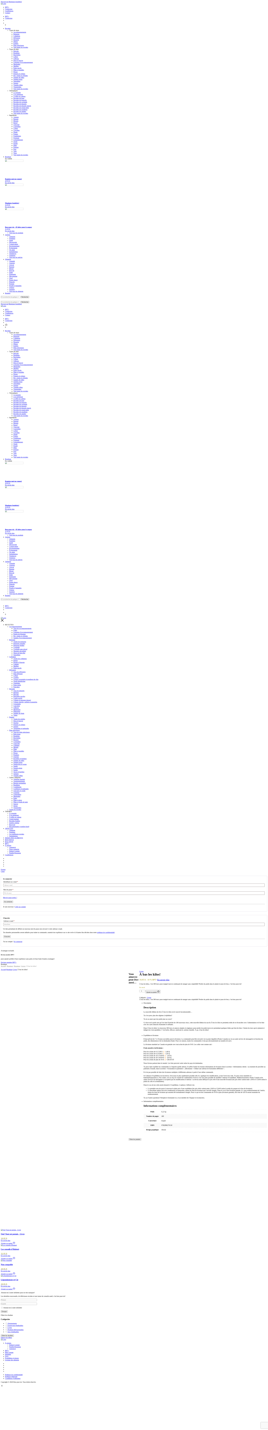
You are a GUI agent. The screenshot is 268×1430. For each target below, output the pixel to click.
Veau (15, 153)
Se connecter (8, 902)
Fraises (15, 134)
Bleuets (15, 121)
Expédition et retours (12, 1358)
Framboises (17, 136)
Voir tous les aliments (16, 291)
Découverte (13, 242)
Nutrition (12, 238)
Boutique (8, 157)
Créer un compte (20, 907)
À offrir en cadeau (19, 96)
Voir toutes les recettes (20, 47)
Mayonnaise (13, 276)
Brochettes (16, 55)
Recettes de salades (19, 111)
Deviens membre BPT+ (9, 962)
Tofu (15, 151)
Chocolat (16, 125)
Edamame (12, 274)
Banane (15, 119)
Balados (7, 293)
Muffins (16, 66)
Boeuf (15, 123)
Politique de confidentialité (14, 1375)
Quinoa (11, 287)
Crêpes (15, 57)
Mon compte (9, 1352)
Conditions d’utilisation (12, 1378)
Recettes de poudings (20, 109)
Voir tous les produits (16, 233)
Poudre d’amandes (15, 286)
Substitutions (13, 252)
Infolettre (8, 1354)
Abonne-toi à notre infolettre (12, 1308)
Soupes (15, 83)
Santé (11, 240)
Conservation (13, 244)
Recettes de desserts (19, 104)
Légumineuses (18, 140)
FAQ (6, 1356)
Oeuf (11, 278)
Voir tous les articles (15, 257)
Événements (13, 248)
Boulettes (16, 53)
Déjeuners (16, 38)
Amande (12, 261)
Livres (23, 966)
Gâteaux (16, 59)
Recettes (8, 28)
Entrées (15, 43)
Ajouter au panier (151, 992)
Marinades (16, 64)
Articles (7, 235)
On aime (12, 250)
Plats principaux (18, 45)
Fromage (16, 138)
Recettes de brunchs (20, 100)
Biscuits (16, 51)
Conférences (9, 11)
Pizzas (15, 72)
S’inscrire (7, 936)
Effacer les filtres (6, 1337)
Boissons (16, 34)
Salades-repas (17, 79)
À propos (8, 1343)
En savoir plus (9, 183)
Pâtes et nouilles (18, 70)
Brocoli (11, 270)
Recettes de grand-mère (21, 108)
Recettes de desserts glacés (22, 106)
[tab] (205, 1018)
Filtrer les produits (134, 1139)
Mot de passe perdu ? (10, 898)
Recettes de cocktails (20, 102)
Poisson (16, 147)
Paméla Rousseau (15, 1347)
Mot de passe (8, 890)
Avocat (11, 265)
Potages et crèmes (19, 74)
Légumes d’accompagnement (23, 62)
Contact (7, 13)
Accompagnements (19, 32)
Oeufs (15, 142)
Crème (15, 128)
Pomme (11, 284)
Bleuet (11, 269)
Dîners (15, 42)
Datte (11, 272)
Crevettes (16, 130)
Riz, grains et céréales (20, 76)
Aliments (12, 237)
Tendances (12, 254)
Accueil (3, 966)
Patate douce (13, 280)
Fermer (3, 869)
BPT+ (7, 7)
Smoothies (16, 81)
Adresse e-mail (8, 921)
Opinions (12, 255)
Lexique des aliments (12, 1360)
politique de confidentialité (106, 932)
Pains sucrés (17, 68)
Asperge (12, 263)
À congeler (17, 93)
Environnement (14, 246)
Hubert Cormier (14, 1345)
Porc (14, 149)
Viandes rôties (18, 85)
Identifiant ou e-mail (10, 882)
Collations (16, 36)
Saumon (12, 289)
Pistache (12, 282)
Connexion (8, 9)
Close (3, 871)
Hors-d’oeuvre (18, 60)
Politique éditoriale (11, 1376)
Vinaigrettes (17, 87)
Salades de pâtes (18, 77)
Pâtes (15, 145)
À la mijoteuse (18, 94)
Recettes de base (18, 98)
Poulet (15, 143)
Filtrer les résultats (7, 1335)
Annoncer (12, 1349)
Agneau (16, 117)
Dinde (15, 132)
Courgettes (17, 126)
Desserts (16, 40)
